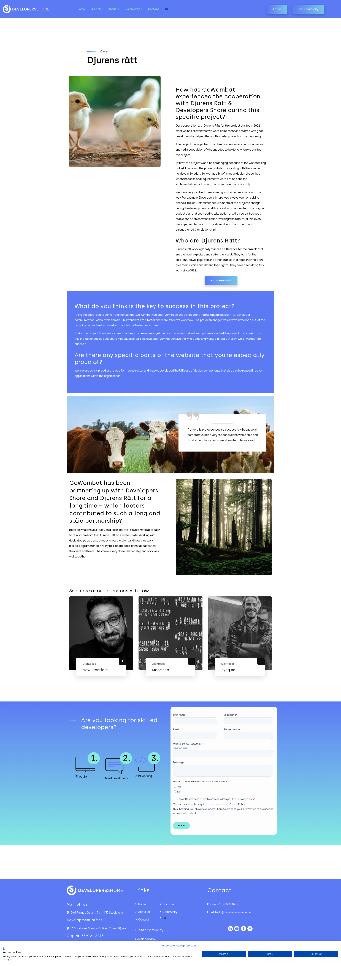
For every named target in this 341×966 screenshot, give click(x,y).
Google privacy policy (186, 945)
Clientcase (89, 664)
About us (144, 912)
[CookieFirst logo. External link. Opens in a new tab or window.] (4, 948)
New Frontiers (95, 670)
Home (142, 904)
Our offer (168, 904)
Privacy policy (168, 945)
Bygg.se (228, 670)
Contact (143, 919)
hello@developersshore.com (234, 912)
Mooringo (160, 670)
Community (170, 912)
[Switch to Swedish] (166, 9)
